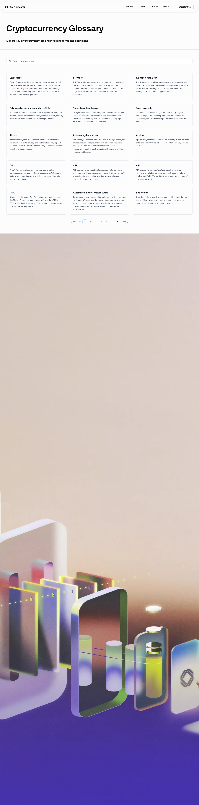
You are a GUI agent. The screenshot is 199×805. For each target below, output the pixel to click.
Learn (142, 7)
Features (129, 7)
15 (117, 222)
